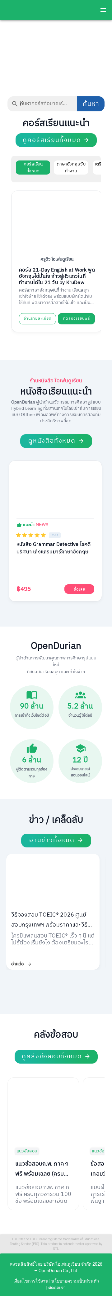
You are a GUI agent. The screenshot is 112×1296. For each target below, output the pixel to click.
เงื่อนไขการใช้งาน (31, 1280)
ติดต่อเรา (57, 1287)
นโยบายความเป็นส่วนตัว (75, 1280)
